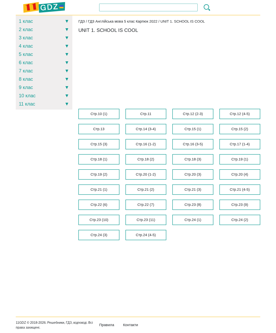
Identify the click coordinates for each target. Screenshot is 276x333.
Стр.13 (98, 129)
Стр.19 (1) (239, 159)
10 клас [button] (27, 95)
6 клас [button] (26, 62)
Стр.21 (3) (192, 189)
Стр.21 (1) (99, 189)
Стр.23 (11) (146, 220)
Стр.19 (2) (99, 174)
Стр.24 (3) (99, 235)
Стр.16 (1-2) (146, 144)
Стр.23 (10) (99, 220)
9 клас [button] (26, 87)
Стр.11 (145, 114)
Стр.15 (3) (99, 144)
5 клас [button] (26, 54)
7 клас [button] (26, 70)
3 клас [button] (26, 37)
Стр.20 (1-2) (146, 174)
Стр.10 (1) (99, 114)
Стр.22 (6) (99, 205)
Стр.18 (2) (145, 159)
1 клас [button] (26, 21)
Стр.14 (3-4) (146, 129)
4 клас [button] (26, 46)
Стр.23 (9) (239, 205)
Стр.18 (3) (192, 159)
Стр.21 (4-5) (240, 189)
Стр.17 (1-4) (240, 144)
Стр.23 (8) (192, 205)
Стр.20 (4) (239, 174)
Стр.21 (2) (145, 189)
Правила (106, 325)
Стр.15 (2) (239, 129)
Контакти (130, 325)
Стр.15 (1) (192, 129)
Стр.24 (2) (239, 220)
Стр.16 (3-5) (193, 144)
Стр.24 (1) (192, 220)
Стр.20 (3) (192, 174)
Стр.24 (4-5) (146, 235)
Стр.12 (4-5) (240, 114)
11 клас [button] (27, 104)
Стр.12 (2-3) (193, 114)
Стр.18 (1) (99, 159)
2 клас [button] (26, 29)
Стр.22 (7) (145, 205)
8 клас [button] (26, 79)
